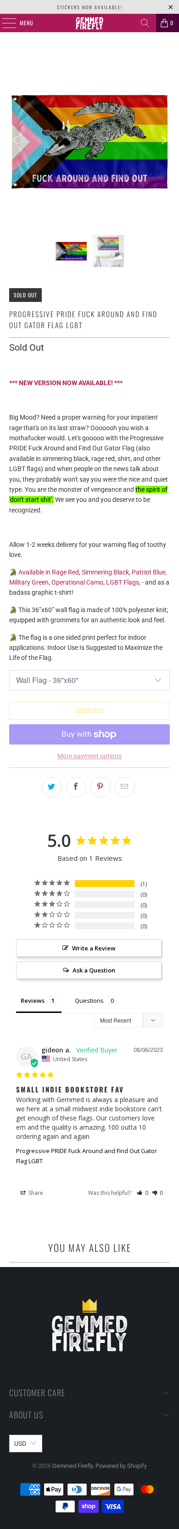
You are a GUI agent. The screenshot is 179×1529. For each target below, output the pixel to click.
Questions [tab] (89, 1000)
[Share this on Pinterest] (100, 787)
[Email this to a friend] (125, 787)
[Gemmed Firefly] (89, 23)
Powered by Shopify (121, 1465)
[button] (142, 1193)
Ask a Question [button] (94, 970)
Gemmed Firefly (72, 1465)
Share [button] (35, 1193)
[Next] (163, 140)
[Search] (145, 23)
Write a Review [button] (94, 948)
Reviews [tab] (33, 1000)
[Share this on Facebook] (76, 787)
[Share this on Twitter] (52, 787)
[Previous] (16, 140)
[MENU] (4, 23)
